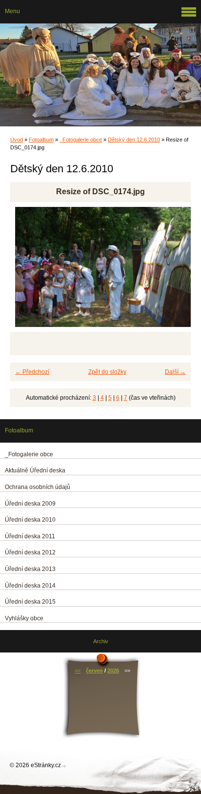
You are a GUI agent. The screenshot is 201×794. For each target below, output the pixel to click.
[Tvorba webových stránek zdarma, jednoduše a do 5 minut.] (64, 766)
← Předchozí (32, 371)
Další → (175, 371)
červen (94, 670)
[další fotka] (175, 271)
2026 (113, 670)
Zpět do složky (107, 371)
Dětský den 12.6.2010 (134, 140)
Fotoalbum (41, 140)
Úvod (16, 140)
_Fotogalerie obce (81, 140)
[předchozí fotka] (26, 271)
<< (77, 670)
